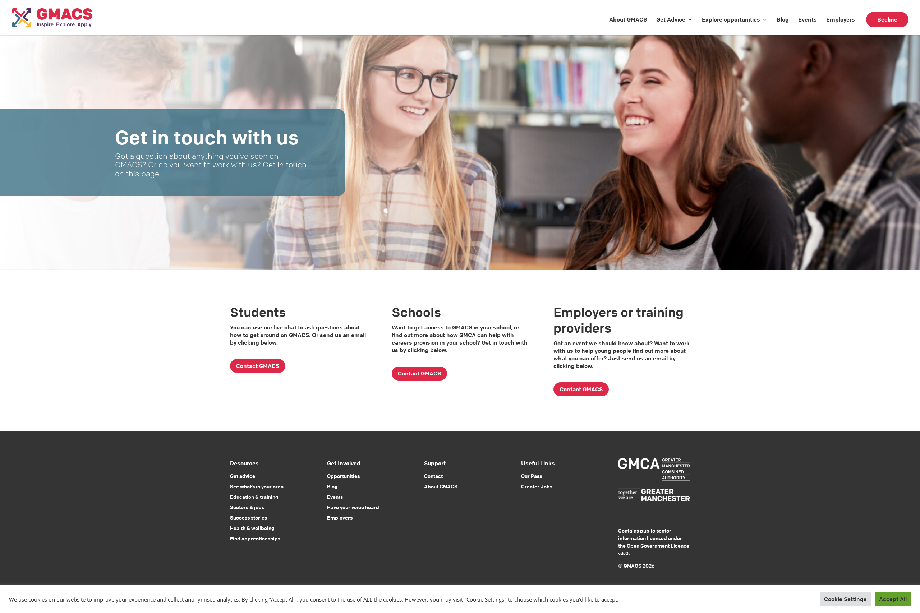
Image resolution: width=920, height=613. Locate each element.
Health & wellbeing (252, 528)
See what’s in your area (257, 486)
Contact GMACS (257, 365)
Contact (433, 476)
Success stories (248, 517)
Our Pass (531, 476)
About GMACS (628, 19)
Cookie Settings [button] (845, 599)
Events (807, 19)
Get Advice (670, 19)
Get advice (242, 476)
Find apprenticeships (255, 538)
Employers (840, 19)
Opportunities (343, 476)
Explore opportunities (731, 19)
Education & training (254, 496)
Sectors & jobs (247, 507)
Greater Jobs (536, 486)
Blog (783, 19)
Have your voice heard (353, 507)
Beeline (887, 19)
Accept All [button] (893, 599)
